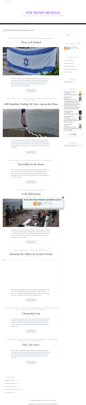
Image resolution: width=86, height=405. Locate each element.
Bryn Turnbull (67, 117)
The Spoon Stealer (68, 124)
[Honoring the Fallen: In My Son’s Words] (31, 260)
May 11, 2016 (31, 316)
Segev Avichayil (26, 309)
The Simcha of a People (69, 63)
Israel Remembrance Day (44, 38)
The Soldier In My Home (31, 164)
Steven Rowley (67, 98)
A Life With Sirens (31, 193)
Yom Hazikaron (36, 341)
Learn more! (9, 1)
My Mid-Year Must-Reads (69, 66)
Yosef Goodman (38, 309)
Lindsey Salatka (67, 93)
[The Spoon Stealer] (80, 127)
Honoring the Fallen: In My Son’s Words (30, 254)
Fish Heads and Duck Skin (69, 92)
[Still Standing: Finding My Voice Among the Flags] (31, 136)
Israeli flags (30, 100)
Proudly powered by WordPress (37, 400)
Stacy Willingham (68, 112)
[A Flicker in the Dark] (80, 114)
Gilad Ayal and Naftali (14, 339)
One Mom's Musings (43, 12)
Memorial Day (48, 160)
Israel (8, 98)
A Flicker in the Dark (68, 111)
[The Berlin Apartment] (80, 119)
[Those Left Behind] (31, 75)
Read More (32, 91)
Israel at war (14, 38)
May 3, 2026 (31, 44)
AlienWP (54, 400)
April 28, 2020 (31, 256)
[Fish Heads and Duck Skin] (80, 95)
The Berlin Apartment (69, 116)
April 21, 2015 (31, 347)
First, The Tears (30, 344)
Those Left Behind (31, 42)
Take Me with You (68, 97)
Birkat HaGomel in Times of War (71, 69)
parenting (41, 190)
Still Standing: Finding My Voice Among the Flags (31, 104)
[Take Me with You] (80, 100)
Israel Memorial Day (26, 38)
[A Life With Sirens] (31, 226)
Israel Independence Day (32, 98)
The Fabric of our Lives (68, 60)
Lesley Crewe (67, 125)
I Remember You (31, 313)
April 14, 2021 (31, 166)
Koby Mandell (50, 308)
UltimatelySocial (54, 404)
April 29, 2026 (31, 106)
